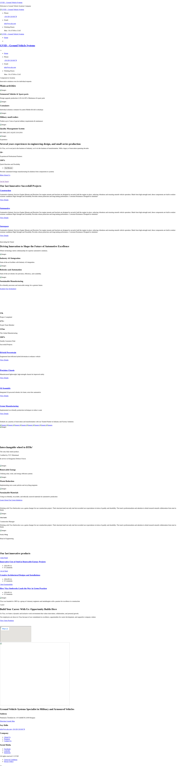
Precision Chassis (7, 370)
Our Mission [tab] (8, 168)
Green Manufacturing (9, 406)
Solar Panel (4, 558)
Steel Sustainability (6, 584)
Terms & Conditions (10, 760)
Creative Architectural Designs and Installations (20, 575)
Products (7, 739)
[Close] (1, 50)
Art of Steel (4, 571)
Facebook (7, 749)
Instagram (7, 753)
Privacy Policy (9, 761)
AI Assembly (5, 388)
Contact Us (7, 741)
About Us (7, 737)
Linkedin (7, 751)
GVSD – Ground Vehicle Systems (11, 2)
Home (6, 37)
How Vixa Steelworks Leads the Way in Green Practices (23, 588)
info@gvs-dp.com (10, 23)
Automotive (5, 208)
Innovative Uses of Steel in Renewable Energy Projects (23, 562)
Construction (5, 190)
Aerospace (4, 226)
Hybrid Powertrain (8, 352)
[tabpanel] (89, 172)
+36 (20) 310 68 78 (10, 16)
